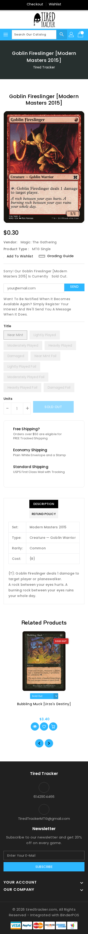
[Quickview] (35, 726)
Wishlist (55, 4)
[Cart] (81, 34)
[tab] (43, 504)
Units (8, 398)
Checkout (35, 4)
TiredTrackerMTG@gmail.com (44, 818)
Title (7, 326)
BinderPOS (69, 915)
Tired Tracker (44, 67)
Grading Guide (60, 256)
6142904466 (44, 796)
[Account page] (71, 34)
